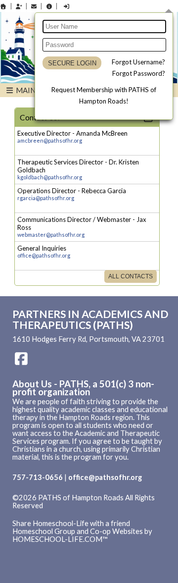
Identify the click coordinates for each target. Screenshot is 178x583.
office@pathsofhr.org (43, 255)
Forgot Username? (138, 62)
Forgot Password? (138, 73)
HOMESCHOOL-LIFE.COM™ (60, 539)
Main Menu (36, 90)
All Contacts (130, 276)
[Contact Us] (34, 6)
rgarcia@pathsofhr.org (45, 198)
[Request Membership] (18, 6)
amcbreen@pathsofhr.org (49, 140)
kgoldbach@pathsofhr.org (49, 177)
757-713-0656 (37, 477)
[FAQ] (48, 6)
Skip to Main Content (54, 514)
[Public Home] (3, 6)
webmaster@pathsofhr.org (51, 234)
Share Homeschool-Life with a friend (71, 523)
